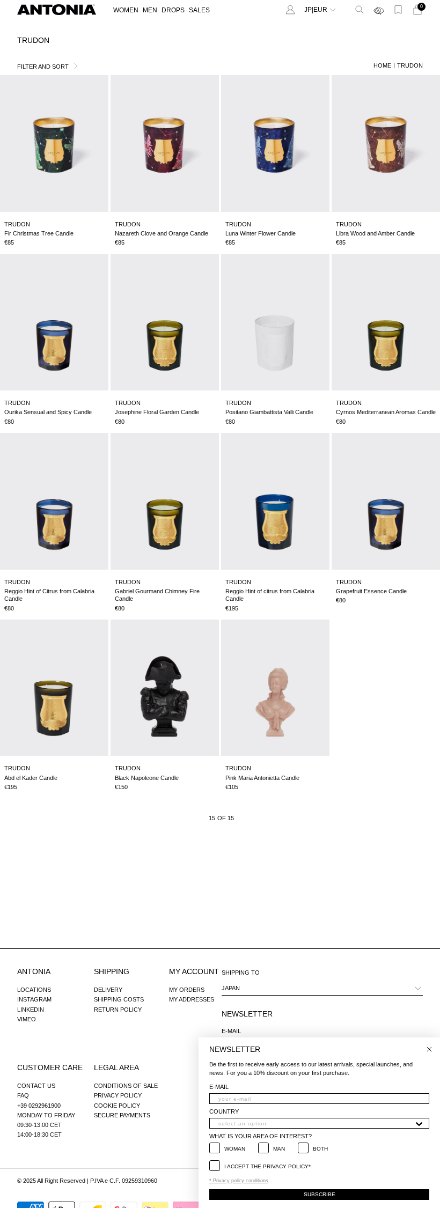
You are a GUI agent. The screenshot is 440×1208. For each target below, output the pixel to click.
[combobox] (316, 1123)
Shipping (111, 971)
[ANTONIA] (56, 9)
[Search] (359, 9)
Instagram (34, 999)
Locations (34, 989)
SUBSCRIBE (319, 1194)
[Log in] (290, 9)
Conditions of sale (126, 1085)
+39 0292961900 (39, 1105)
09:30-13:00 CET (39, 1125)
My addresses (191, 999)
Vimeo (26, 1019)
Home (382, 65)
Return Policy (118, 1009)
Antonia (33, 971)
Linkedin (30, 1009)
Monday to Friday (46, 1115)
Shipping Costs (119, 999)
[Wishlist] (398, 9)
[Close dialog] (429, 1049)
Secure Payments (122, 1115)
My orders (186, 989)
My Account (194, 971)
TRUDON (410, 65)
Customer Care (50, 1067)
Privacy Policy (118, 1095)
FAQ (23, 1095)
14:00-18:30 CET (39, 1134)
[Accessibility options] (378, 9)
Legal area (116, 1067)
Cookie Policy (117, 1105)
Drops (173, 10)
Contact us (36, 1085)
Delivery (108, 989)
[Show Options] (419, 1123)
